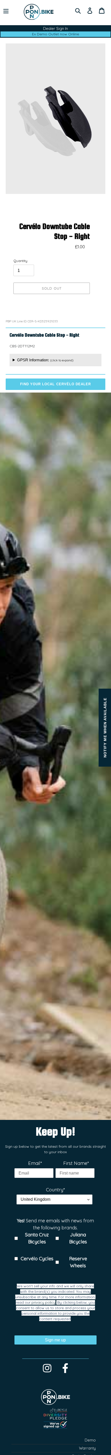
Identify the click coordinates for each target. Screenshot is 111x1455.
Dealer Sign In (55, 28)
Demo (90, 1440)
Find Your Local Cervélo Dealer (55, 384)
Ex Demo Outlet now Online (55, 34)
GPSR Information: (45, 360)
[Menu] (6, 10)
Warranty (87, 1448)
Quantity (20, 261)
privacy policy (43, 1302)
